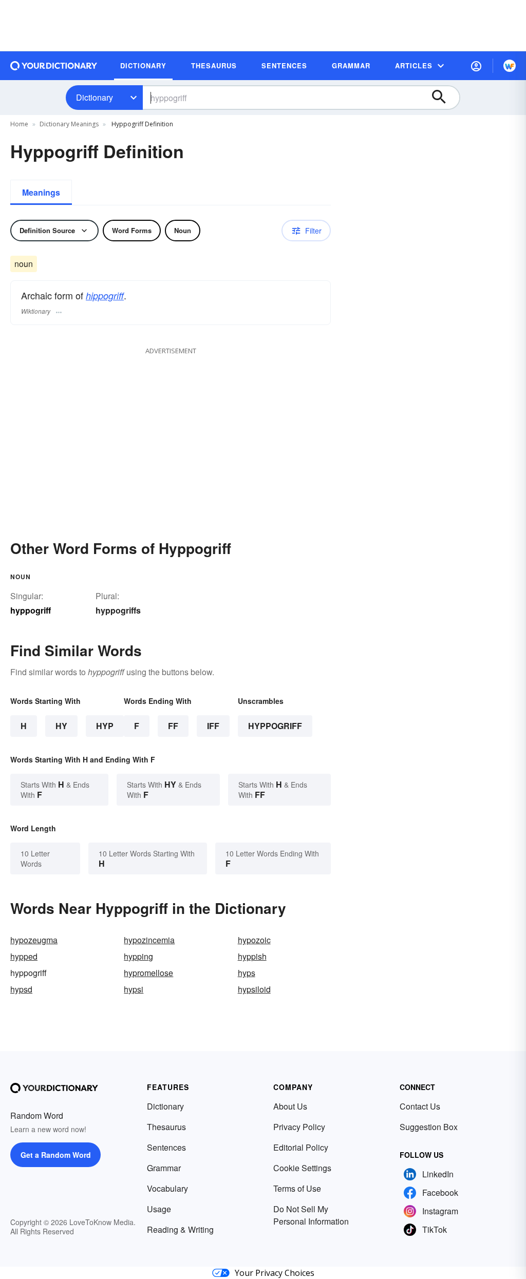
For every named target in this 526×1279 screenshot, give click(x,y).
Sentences (166, 1147)
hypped (23, 956)
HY (61, 726)
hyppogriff (275, 726)
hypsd (21, 989)
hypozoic (254, 940)
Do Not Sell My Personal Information (311, 1215)
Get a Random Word (56, 1155)
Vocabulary (167, 1188)
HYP (105, 726)
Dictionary (94, 97)
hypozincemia (149, 940)
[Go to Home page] (54, 65)
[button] (476, 66)
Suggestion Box (429, 1127)
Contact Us (420, 1106)
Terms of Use (297, 1188)
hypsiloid (254, 989)
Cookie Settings (302, 1168)
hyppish (252, 956)
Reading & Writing (180, 1229)
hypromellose (148, 973)
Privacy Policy (299, 1127)
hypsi (133, 989)
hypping (138, 956)
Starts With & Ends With (55, 789)
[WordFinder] (509, 65)
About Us (290, 1106)
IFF (213, 726)
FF (173, 726)
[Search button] (443, 97)
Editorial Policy (300, 1147)
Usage (159, 1209)
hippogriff (105, 295)
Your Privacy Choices (274, 1272)
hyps (246, 973)
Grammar (164, 1168)
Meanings (41, 192)
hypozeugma (34, 940)
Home (19, 124)
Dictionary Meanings (69, 124)
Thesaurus (166, 1127)
